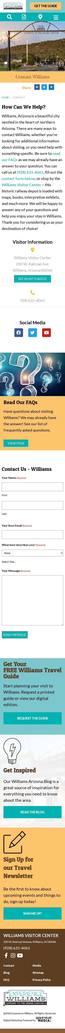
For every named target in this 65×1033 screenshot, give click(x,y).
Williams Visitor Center (21, 184)
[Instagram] (13, 955)
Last (4, 513)
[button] (37, 87)
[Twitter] (32, 332)
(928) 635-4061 (30, 172)
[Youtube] (46, 332)
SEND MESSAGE (14, 635)
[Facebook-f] (6, 955)
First (4, 495)
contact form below (18, 178)
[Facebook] (18, 332)
